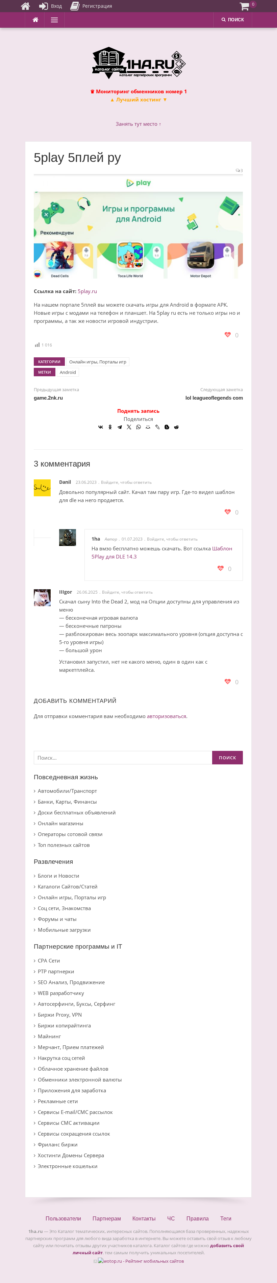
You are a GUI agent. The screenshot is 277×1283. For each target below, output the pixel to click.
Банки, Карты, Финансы (67, 801)
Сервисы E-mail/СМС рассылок (75, 1112)
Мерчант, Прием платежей (71, 1047)
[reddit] (176, 427)
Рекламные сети (58, 1101)
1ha (96, 539)
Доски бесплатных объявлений (77, 812)
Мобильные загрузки (64, 929)
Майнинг (49, 1036)
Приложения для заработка (72, 1090)
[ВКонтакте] (101, 427)
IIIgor (65, 592)
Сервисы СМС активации (69, 1122)
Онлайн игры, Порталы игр (97, 362)
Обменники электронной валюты (80, 1079)
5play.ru (87, 291)
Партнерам (107, 1218)
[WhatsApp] (138, 427)
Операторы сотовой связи (70, 834)
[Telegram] (120, 427)
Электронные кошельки (68, 1166)
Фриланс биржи (58, 1144)
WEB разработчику (61, 993)
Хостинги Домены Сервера (71, 1155)
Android (68, 372)
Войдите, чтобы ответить (126, 482)
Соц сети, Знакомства (64, 908)
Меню (52, 20)
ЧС (171, 1218)
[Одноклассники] (110, 427)
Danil (65, 482)
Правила (197, 1218)
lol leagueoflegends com (214, 398)
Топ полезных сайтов (64, 844)
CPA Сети (49, 960)
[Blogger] (167, 427)
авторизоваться (166, 716)
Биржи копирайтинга (64, 1025)
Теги (225, 1218)
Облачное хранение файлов (73, 1068)
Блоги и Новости (58, 875)
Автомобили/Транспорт (67, 790)
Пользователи (63, 1218)
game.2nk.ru (48, 398)
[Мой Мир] (148, 427)
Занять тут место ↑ (138, 123)
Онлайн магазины (60, 823)
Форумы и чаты (57, 919)
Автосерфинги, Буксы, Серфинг (76, 1003)
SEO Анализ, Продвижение (71, 982)
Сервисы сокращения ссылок (74, 1133)
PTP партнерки (56, 971)
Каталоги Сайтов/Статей (68, 886)
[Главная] (25, 6)
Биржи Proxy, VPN (60, 1014)
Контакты (144, 1218)
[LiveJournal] (157, 427)
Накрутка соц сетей (61, 1057)
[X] (129, 427)
